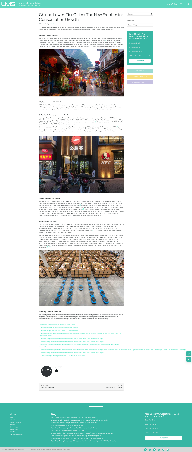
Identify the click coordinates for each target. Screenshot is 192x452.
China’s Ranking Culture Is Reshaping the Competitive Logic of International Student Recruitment (82, 433)
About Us (13, 420)
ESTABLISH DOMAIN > (139, 82)
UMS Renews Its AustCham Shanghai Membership (67, 425)
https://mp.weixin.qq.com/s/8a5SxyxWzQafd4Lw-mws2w (59, 325)
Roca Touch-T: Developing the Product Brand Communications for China (74, 428)
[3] (96, 122)
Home (11, 417)
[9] (49, 247)
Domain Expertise (15, 422)
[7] (93, 230)
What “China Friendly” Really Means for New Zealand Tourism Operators (73, 423)
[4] (117, 127)
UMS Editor (52, 24)
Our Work (12, 424)
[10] (51, 247)
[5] (80, 205)
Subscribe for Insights (16, 434)
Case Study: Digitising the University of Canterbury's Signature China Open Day (76, 436)
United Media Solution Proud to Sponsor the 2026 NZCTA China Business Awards (77, 438)
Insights (61, 24)
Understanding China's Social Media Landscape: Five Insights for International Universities (79, 420)
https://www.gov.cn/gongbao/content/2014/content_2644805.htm (63, 356)
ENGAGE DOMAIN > (140, 71)
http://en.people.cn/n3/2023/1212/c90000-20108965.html (59, 331)
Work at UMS (14, 429)
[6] (83, 209)
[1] (105, 40)
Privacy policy (21, 449)
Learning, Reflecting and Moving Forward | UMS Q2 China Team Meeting (74, 417)
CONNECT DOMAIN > (140, 76)
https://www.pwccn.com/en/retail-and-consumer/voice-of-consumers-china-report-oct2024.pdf (72, 339)
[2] (115, 42)
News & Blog (14, 427)
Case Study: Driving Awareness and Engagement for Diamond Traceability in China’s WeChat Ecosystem (84, 441)
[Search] (188, 359)
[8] (47, 247)
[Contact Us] (188, 353)
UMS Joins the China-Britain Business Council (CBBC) (68, 430)
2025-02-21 (42, 24)
